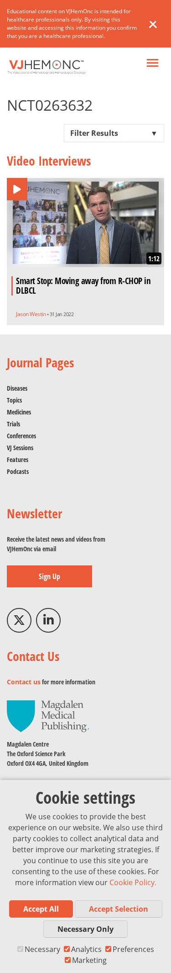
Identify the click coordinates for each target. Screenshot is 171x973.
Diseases (17, 388)
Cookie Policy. (132, 882)
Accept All (41, 909)
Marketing (89, 960)
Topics (14, 400)
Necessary (42, 949)
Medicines (19, 412)
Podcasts (18, 471)
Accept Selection (118, 909)
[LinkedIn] (48, 620)
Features (17, 459)
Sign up (49, 576)
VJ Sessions (20, 447)
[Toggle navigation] (152, 64)
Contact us (24, 681)
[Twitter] (19, 620)
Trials (13, 423)
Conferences (21, 435)
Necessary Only (85, 929)
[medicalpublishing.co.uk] (48, 715)
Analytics (86, 949)
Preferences (133, 949)
